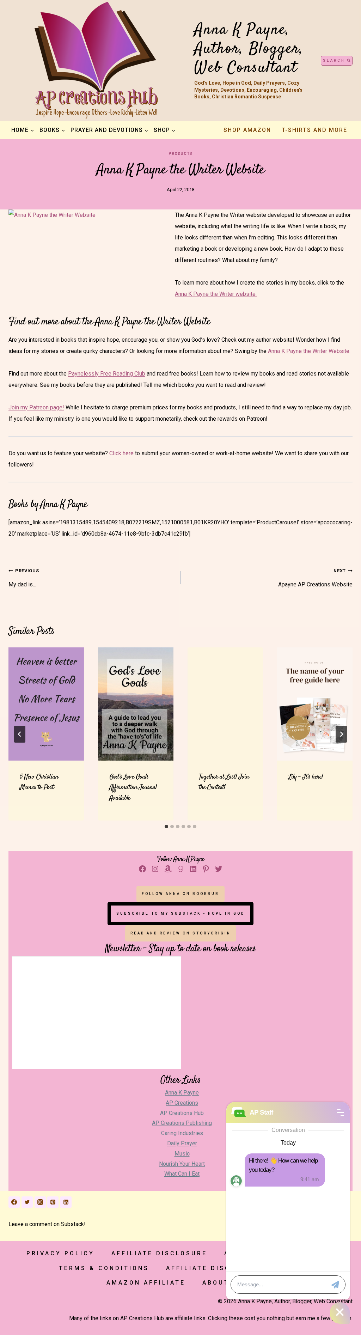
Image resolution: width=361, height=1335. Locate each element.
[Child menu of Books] (52, 130)
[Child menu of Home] (22, 130)
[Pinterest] (53, 1202)
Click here (121, 453)
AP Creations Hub (182, 1113)
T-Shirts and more (314, 130)
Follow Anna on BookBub (180, 894)
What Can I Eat (182, 1173)
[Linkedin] (66, 1202)
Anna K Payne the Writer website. (216, 294)
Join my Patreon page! (36, 407)
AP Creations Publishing (182, 1123)
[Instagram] (40, 1202)
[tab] (166, 826)
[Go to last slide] (19, 734)
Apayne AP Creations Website (315, 578)
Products (180, 153)
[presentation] (46, 704)
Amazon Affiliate (145, 1282)
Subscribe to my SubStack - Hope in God (180, 913)
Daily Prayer (182, 1143)
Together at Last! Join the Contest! (224, 782)
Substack (72, 1224)
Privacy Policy (60, 1253)
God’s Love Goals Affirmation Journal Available (133, 787)
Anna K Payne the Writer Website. (309, 351)
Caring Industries (182, 1133)
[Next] (341, 734)
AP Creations (182, 1102)
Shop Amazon (247, 130)
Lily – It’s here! (305, 777)
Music (182, 1153)
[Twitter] (27, 1202)
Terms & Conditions (104, 1268)
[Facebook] (14, 1202)
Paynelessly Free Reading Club (106, 373)
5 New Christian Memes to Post (39, 782)
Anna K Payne (182, 1092)
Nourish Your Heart (182, 1163)
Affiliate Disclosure (159, 1253)
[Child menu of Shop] (164, 130)
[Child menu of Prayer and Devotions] (109, 130)
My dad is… (23, 578)
